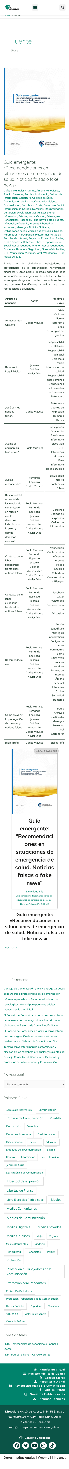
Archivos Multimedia (36, 194)
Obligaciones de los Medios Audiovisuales (28, 230)
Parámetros (10, 234)
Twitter (60, 249)
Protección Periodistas (19, 1291)
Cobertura (25, 197)
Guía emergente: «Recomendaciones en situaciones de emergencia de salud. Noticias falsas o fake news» (33, 173)
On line (58, 230)
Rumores (21, 249)
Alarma (31, 190)
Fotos (50, 219)
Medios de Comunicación (26, 1218)
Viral (39, 252)
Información (28, 1157)
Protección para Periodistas (26, 1283)
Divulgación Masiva (28, 212)
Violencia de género (35, 1313)
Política (51, 1251)
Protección (14, 1260)
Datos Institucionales (19, 1457)
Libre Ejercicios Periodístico (25, 1199)
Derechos (38, 208)
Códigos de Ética (42, 197)
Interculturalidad (51, 1157)
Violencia (12, 1314)
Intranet (60, 1457)
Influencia (9, 223)
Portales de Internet (15, 238)
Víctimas (30, 252)
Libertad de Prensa (20, 1190)
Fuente (59, 219)
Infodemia (22, 223)
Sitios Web (48, 249)
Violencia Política (15, 1321)
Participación (26, 234)
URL (6, 252)
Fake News (39, 219)
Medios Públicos (18, 1236)
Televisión (53, 1306)
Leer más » (10, 947)
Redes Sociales (13, 241)
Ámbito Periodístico (47, 190)
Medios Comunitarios (22, 1208)
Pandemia (39, 1243)
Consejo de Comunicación (25, 1118)
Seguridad (34, 249)
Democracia (13, 1126)
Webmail (44, 1457)
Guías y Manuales (14, 190)
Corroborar (28, 205)
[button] (35, 7)
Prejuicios (34, 238)
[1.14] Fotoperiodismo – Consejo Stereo (27, 1354)
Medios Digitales (18, 1227)
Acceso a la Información (19, 1109)
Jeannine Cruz (15, 1165)
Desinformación (54, 208)
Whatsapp (49, 252)
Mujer (40, 1236)
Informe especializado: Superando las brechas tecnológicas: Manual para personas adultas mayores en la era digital (31, 1004)
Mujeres (53, 1236)
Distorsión (10, 212)
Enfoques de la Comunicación (23, 1149)
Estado (51, 1149)
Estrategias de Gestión (31, 216)
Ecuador (34, 1142)
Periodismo (13, 1251)
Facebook (25, 219)
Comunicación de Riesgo (18, 201)
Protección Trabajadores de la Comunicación (32, 1298)
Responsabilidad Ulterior (26, 245)
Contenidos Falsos (45, 201)
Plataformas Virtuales (48, 234)
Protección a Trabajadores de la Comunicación (29, 1271)
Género (10, 1156)
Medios (56, 1199)
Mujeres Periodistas (17, 1243)
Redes (59, 238)
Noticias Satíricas (39, 227)
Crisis (39, 205)
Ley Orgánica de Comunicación (24, 1172)
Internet (34, 223)
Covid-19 (55, 1118)
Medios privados (49, 1227)
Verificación (17, 252)
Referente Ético (32, 241)
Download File (34, 897)
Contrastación (12, 205)
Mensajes (22, 227)
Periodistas (34, 1251)
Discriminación (14, 1142)
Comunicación (47, 1109)
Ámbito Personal (13, 194)
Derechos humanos (18, 1134)
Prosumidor (47, 238)
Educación (51, 1142)
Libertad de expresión (23, 1181)
